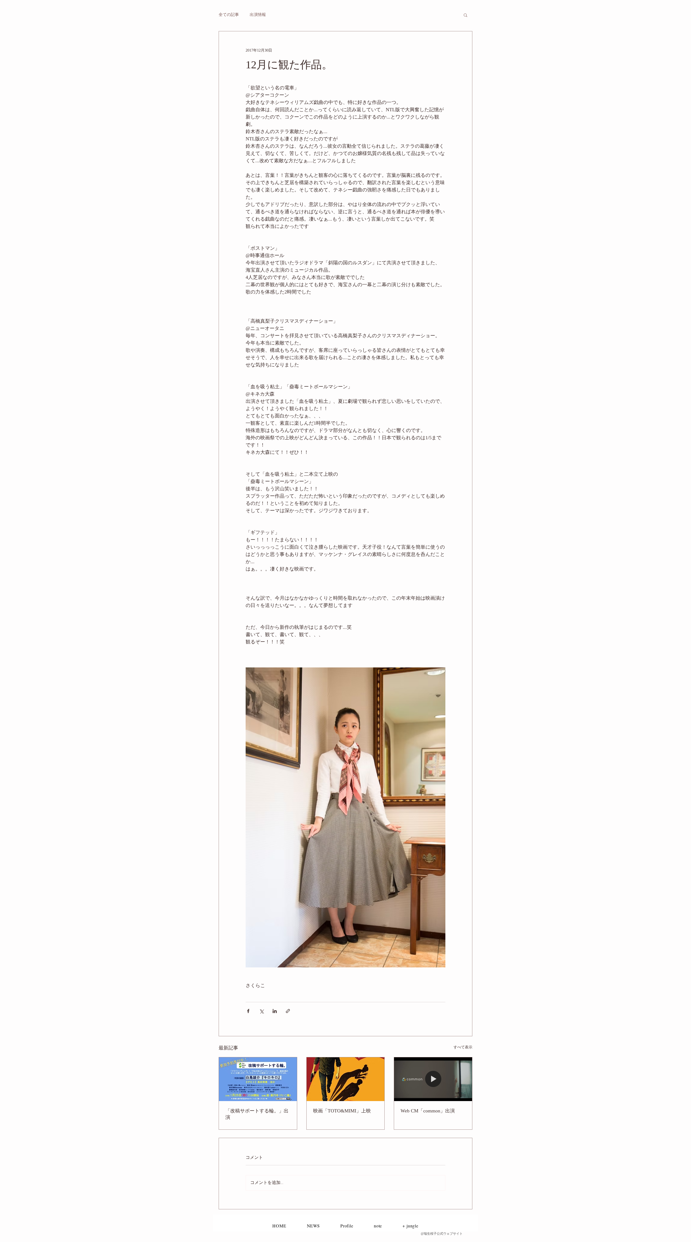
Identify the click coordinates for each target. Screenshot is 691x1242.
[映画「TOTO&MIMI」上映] (346, 1079)
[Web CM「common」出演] (433, 1079)
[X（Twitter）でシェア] (261, 1011)
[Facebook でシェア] (248, 1011)
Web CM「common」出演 (428, 1110)
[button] (465, 15)
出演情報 (258, 14)
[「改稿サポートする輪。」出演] (258, 1079)
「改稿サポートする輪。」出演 (257, 1114)
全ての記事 (229, 14)
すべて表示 (462, 1047)
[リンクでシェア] (287, 1011)
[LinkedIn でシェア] (274, 1011)
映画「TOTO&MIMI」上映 (342, 1110)
